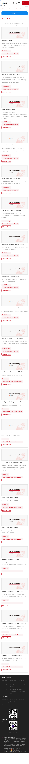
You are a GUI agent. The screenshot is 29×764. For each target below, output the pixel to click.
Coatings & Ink (14, 680)
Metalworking (5, 684)
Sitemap (3, 704)
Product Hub (4, 699)
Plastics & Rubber (4, 681)
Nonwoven (21, 680)
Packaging (4, 689)
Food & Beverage (12, 685)
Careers (21, 702)
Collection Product (6, 56)
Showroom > (12, 9)
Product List (19, 9)
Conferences (13, 699)
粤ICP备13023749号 (20, 751)
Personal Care (22, 684)
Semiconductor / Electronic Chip (14, 691)
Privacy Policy (5, 702)
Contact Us (13, 702)
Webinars (21, 699)
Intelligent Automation (22, 690)
